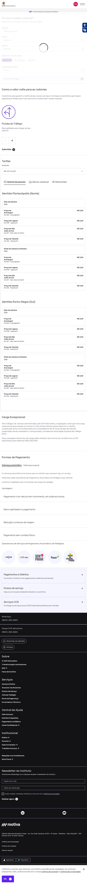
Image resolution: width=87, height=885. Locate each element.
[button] (75, 4)
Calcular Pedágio (9, 695)
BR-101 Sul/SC (10, 171)
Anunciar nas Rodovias (11, 688)
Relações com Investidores (13, 756)
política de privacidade (70, 872)
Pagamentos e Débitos (11, 722)
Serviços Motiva (8, 684)
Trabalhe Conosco (9, 748)
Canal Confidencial (9, 725)
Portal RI (5, 741)
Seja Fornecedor (9, 745)
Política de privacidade (51, 794)
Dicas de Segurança (10, 698)
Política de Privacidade (10, 842)
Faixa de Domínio (9, 672)
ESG (3, 668)
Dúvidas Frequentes (10, 718)
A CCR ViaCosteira (9, 661)
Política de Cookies (9, 846)
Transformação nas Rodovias (14, 664)
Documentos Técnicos (11, 702)
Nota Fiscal (6, 759)
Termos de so (7, 850)
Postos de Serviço (9, 691)
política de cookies (50, 872)
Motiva (4, 737)
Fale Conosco (7, 714)
